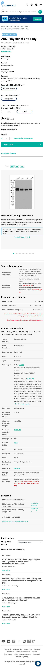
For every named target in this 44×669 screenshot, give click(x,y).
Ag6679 (21, 365)
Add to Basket (8, 145)
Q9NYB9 (17, 468)
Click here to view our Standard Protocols (15, 522)
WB (16, 166)
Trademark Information (23, 652)
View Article (6, 570)
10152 (16, 443)
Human (3, 549)
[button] (38, 663)
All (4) (3, 542)
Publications (7, 49)
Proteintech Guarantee (8, 153)
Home (3, 26)
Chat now (38, 19)
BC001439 (30, 379)
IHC (22, 166)
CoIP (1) (4, 544)
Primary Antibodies (21, 26)
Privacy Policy (17, 649)
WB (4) (9, 542)
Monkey (19, 549)
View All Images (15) (22, 237)
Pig (24, 549)
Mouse (9, 549)
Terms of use (28, 649)
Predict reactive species (22, 404)
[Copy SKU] (20, 108)
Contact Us (8, 649)
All (12, 166)
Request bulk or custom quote (23, 138)
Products (10, 26)
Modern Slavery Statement (22, 654)
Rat (14, 549)
